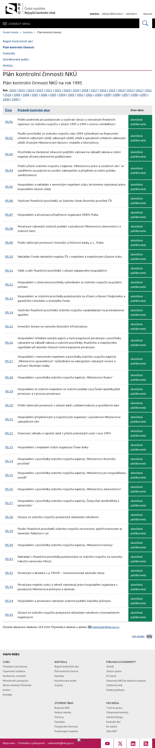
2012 (139, 90)
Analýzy (8, 65)
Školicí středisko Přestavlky (17, 685)
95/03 (9, 154)
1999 (107, 95)
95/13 (9, 298)
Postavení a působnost (15, 666)
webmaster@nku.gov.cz (105, 627)
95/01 (9, 122)
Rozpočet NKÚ (62, 707)
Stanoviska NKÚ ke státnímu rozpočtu (126, 680)
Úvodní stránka (11, 32)
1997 (125, 95)
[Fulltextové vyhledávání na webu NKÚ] (145, 23)
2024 (30, 90)
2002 (80, 95)
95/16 (9, 342)
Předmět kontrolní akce (34, 110)
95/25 (9, 475)
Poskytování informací (66, 726)
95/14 (9, 312)
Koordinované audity (16, 59)
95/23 (9, 447)
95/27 (9, 503)
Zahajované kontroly (117, 712)
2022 (48, 90)
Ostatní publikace (115, 690)
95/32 (9, 573)
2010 (7, 95)
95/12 (9, 284)
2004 (62, 95)
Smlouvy (59, 717)
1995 (143, 95)
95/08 (9, 228)
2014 (121, 90)
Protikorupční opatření (66, 731)
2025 (21, 90)
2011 (148, 90)
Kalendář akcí (113, 721)
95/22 (9, 433)
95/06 (9, 201)
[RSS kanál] (146, 743)
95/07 (9, 214)
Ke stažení (111, 726)
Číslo (8, 110)
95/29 (9, 531)
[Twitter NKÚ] (120, 743)
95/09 (9, 242)
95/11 (9, 270)
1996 (134, 95)
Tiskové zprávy (114, 707)
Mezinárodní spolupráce (15, 680)
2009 (16, 95)
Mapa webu (9, 743)
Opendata (59, 721)
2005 (53, 95)
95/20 (9, 405)
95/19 (9, 391)
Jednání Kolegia (114, 717)
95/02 (9, 138)
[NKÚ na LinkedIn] (133, 743)
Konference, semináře (14, 676)
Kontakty (131, 13)
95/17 (9, 361)
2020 (67, 90)
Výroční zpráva (114, 671)
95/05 (9, 187)
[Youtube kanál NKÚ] (107, 743)
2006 (43, 95)
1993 (15, 99)
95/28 (9, 517)
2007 (35, 95)
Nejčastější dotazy (112, 13)
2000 (98, 95)
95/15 (9, 326)
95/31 (9, 559)
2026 (12, 90)
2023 (39, 90)
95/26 (9, 489)
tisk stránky (138, 636)
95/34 (9, 601)
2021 (57, 90)
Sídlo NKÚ (111, 731)
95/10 (9, 256)
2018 (85, 90)
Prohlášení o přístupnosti (32, 743)
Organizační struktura (14, 671)
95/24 (9, 461)
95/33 (9, 587)
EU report (111, 676)
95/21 (9, 419)
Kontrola (28, 32)
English (147, 13)
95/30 (9, 545)
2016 (103, 90)
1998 (116, 95)
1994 (6, 99)
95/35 (9, 615)
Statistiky (9, 53)
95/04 (9, 170)
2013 (130, 90)
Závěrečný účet (114, 685)
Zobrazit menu (19, 23)
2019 (76, 90)
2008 (25, 95)
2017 (94, 90)
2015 (112, 90)
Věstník (110, 666)
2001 (89, 95)
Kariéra (94, 13)
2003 (71, 95)
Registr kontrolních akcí (18, 41)
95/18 (9, 377)
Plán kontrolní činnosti (18, 47)
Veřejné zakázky (62, 712)
